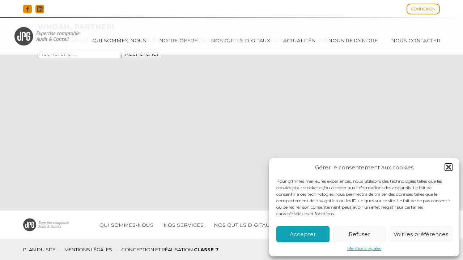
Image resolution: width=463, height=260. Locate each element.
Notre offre (178, 40)
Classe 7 (206, 249)
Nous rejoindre (353, 40)
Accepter (303, 234)
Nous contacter (416, 40)
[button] (448, 167)
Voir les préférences (421, 234)
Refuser (359, 234)
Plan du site (39, 249)
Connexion (423, 9)
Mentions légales (364, 248)
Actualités (299, 40)
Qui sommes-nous (119, 40)
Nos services (183, 225)
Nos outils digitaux (240, 40)
